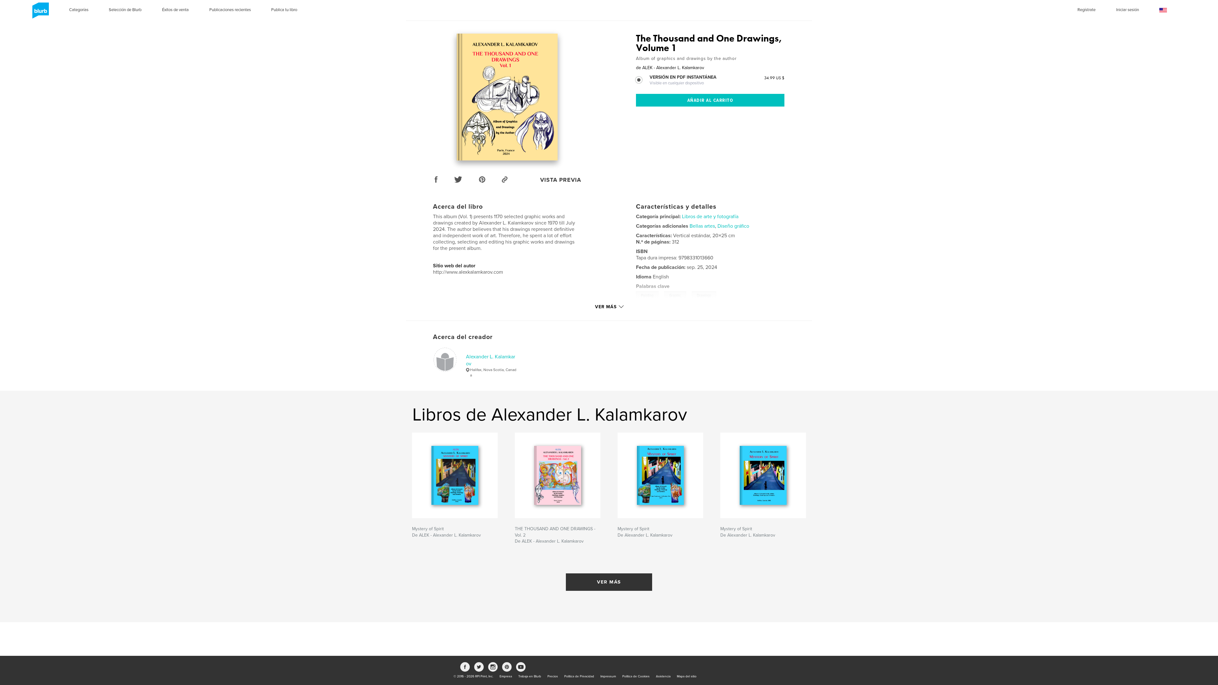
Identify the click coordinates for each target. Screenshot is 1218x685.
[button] (1163, 10)
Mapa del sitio (687, 676)
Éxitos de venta (175, 9)
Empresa (506, 676)
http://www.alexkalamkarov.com (468, 272)
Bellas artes (702, 226)
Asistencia (663, 676)
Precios (552, 676)
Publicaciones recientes (230, 9)
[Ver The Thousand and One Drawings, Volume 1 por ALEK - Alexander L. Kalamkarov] (507, 97)
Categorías (78, 9)
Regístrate (1086, 9)
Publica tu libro (284, 9)
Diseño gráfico (733, 226)
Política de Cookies (636, 676)
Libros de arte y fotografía (710, 216)
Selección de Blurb (125, 9)
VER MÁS (609, 582)
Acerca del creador (463, 337)
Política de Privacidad (579, 676)
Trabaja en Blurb (529, 676)
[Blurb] (39, 13)
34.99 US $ (774, 78)
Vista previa (560, 179)
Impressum (608, 676)
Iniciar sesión (1127, 9)
